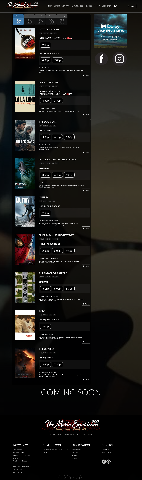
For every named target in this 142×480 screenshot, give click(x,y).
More (96, 6)
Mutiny (15, 458)
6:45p (57, 174)
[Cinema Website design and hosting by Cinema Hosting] (71, 477)
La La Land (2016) (18, 472)
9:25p (69, 174)
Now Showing (54, 6)
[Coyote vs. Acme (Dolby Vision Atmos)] (25, 43)
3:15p (45, 288)
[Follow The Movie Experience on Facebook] (104, 462)
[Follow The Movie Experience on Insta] (108, 462)
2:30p (45, 250)
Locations (106, 6)
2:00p (45, 44)
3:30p (45, 137)
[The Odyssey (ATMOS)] (25, 363)
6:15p (57, 137)
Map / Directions (107, 452)
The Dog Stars (17, 449)
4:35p (45, 60)
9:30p (45, 212)
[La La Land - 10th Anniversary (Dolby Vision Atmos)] (25, 96)
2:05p (45, 326)
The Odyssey (17, 469)
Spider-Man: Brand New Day (22, 466)
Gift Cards (78, 6)
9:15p (69, 250)
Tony (14, 464)
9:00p (69, 137)
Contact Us (105, 449)
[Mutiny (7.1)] (25, 211)
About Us (75, 458)
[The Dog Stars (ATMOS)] (25, 135)
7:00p (57, 60)
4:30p (45, 100)
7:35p (57, 364)
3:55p (45, 174)
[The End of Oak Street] (25, 287)
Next (89, 19)
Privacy (74, 455)
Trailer (86, 75)
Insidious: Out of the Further (22, 455)
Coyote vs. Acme (18, 452)
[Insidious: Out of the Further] (25, 173)
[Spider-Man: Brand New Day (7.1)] (25, 249)
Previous (14, 19)
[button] (115, 6)
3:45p (45, 364)
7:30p (57, 100)
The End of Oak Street (20, 461)
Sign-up (132, 6)
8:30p (69, 288)
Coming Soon (67, 6)
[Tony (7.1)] (25, 325)
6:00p (57, 250)
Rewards (88, 6)
